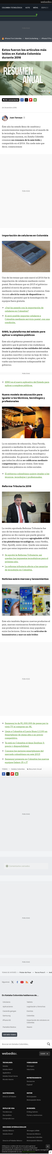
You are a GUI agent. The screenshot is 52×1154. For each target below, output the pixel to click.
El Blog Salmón (32, 1112)
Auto (27, 7)
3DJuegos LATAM (33, 1130)
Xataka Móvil (7, 1069)
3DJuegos (30, 1066)
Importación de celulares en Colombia (38, 1021)
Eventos (30, 1011)
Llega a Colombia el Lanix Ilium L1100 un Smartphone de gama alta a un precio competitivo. (26, 734)
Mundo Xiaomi (8, 1079)
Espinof (29, 1084)
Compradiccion (8, 1118)
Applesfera (7, 1073)
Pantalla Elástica (9, 1027)
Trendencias (7, 1112)
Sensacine (31, 1081)
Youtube (22, 982)
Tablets (30, 1002)
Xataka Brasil (8, 1134)
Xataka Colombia (18, 769)
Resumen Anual (35, 769)
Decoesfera (7, 1115)
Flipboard (30, 100)
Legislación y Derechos (36, 1006)
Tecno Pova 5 (40, 972)
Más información (28, 1151)
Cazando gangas (9, 1011)
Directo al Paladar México (12, 1140)
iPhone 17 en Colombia (13, 38)
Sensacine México (34, 1134)
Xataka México (8, 1130)
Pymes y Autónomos (34, 1115)
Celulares (6, 1002)
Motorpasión (31, 1096)
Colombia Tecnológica (12, 7)
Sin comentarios (11, 100)
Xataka (5, 1066)
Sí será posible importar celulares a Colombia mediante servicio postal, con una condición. (27, 319)
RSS (27, 982)
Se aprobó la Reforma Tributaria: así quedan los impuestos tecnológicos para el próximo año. (26, 558)
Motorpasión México (34, 1140)
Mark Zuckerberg (31, 38)
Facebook (22, 100)
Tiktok (32, 982)
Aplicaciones (8, 1006)
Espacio (44, 7)
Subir (43, 1053)
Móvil (35, 7)
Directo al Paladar (9, 1096)
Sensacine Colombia (34, 1137)
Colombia (30, 1015)
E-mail (35, 100)
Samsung (7, 1015)
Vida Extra (30, 1069)
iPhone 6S (7, 1020)
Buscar (48, 1044)
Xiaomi (29, 1027)
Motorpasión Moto (34, 1100)
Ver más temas (9, 1034)
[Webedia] (46, 1)
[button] (17, 117)
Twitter (26, 100)
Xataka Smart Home (10, 1076)
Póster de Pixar (25, 972)
